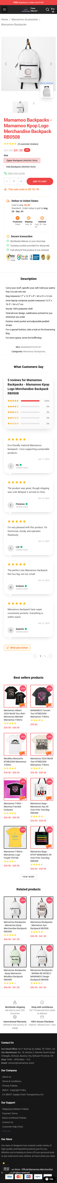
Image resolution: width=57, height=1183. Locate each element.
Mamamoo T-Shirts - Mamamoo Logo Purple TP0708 (13, 854)
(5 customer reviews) (28, 144)
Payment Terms (10, 1113)
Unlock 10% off (6, 1169)
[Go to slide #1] (20, 107)
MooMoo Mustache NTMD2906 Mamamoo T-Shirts (15, 761)
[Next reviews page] (50, 656)
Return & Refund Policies (14, 1118)
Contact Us (7, 1122)
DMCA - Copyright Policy (14, 1090)
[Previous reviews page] (35, 656)
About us (6, 1077)
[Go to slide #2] (36, 107)
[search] (47, 9)
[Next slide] (51, 64)
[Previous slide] (6, 64)
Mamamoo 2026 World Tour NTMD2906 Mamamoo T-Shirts (41, 761)
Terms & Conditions (11, 1081)
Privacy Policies (9, 1085)
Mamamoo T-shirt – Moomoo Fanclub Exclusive (13, 806)
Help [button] (51, 1179)
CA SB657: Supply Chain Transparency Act (23, 1094)
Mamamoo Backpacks (13, 24)
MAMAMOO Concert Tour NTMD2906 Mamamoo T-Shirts (40, 713)
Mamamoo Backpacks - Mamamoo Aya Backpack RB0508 (41, 925)
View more (28, 877)
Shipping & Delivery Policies (15, 1109)
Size (6, 155)
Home (4, 19)
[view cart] (52, 9)
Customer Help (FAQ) (12, 1126)
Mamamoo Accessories (25, 19)
